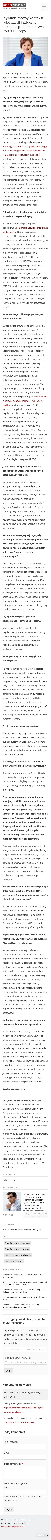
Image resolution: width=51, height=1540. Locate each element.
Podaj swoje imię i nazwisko (17, 1357)
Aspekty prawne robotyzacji (17, 1249)
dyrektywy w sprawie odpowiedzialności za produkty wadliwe (25, 400)
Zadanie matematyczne (15, 1483)
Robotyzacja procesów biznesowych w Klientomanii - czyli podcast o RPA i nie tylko (25, 1283)
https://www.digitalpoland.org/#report (19, 1422)
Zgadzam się (43, 1535)
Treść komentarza (12, 1463)
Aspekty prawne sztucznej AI (17, 1243)
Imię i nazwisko (11, 1441)
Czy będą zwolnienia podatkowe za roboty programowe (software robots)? (21, 1305)
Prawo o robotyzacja (14, 1261)
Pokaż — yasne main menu (44, 7)
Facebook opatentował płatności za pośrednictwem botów (25, 1298)
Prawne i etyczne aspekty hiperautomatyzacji (22, 1229)
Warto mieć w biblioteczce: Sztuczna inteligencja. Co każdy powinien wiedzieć (24, 1290)
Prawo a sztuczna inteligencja (18, 1255)
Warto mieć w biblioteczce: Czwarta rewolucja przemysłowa (23, 1275)
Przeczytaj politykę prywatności (12, 1526)
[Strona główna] (14, 7)
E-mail (7, 1452)
